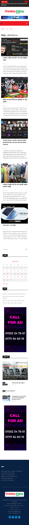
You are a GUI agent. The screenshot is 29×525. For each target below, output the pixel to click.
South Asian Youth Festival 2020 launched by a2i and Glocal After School (14, 142)
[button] (25, 1)
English (5, 121)
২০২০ (7, 29)
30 (7, 280)
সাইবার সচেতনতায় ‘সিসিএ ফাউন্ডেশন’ (18, 382)
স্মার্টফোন (13, 206)
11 (14, 270)
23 (7, 277)
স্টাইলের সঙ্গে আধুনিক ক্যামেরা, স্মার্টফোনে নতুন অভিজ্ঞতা (12, 303)
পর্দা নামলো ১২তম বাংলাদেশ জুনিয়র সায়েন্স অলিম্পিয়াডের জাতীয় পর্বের (14, 294)
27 (21, 277)
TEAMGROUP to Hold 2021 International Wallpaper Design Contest (19, 398)
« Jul (4, 283)
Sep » (6, 283)
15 (3, 274)
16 (7, 274)
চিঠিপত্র (4, 391)
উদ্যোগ (4, 40)
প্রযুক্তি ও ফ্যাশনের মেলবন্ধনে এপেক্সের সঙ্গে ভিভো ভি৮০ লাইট (13, 300)
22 (3, 277)
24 (11, 277)
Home (2, 29)
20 (21, 274)
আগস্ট (11, 29)
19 (18, 274)
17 (11, 274)
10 (11, 270)
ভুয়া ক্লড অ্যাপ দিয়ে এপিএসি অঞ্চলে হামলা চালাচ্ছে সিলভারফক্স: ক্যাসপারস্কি (13, 297)
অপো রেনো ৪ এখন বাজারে (9, 225)
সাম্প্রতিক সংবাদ (9, 40)
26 (18, 277)
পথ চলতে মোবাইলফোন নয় (10, 391)
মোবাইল (4, 206)
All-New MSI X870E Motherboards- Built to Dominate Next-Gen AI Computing (15, 373)
